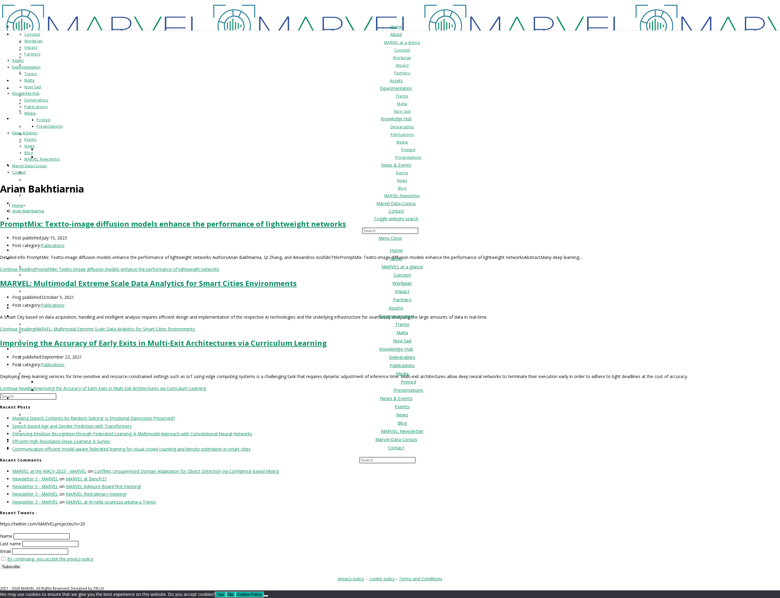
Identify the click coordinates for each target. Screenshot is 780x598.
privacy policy (351, 579)
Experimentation (396, 316)
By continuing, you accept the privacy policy (50, 559)
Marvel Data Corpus (396, 439)
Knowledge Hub (396, 349)
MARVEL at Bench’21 (86, 479)
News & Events (396, 398)
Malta (402, 332)
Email (5, 551)
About (396, 258)
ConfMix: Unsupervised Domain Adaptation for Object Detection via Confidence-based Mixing (186, 471)
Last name (10, 544)
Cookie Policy (249, 594)
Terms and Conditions (420, 579)
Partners (402, 299)
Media (402, 373)
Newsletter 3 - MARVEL (35, 479)
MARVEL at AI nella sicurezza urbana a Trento (111, 502)
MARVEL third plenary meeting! (96, 494)
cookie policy (382, 579)
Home (396, 250)
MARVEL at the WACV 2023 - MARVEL (49, 471)
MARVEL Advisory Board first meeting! (103, 486)
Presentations (408, 390)
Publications (402, 365)
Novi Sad (402, 341)
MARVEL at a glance (402, 267)
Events (402, 406)
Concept (402, 275)
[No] (266, 595)
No (230, 594)
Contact (396, 447)
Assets (396, 308)
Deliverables (402, 357)
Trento (402, 324)
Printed (408, 382)
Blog (402, 423)
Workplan (402, 283)
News (402, 415)
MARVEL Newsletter (402, 431)
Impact (402, 291)
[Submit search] (419, 461)
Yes (220, 594)
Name (6, 536)
